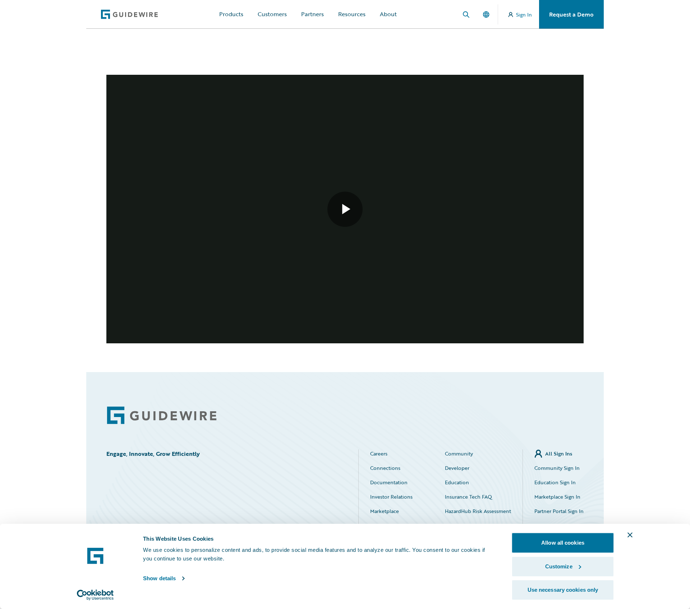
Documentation (389, 482)
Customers (272, 14)
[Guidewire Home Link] (161, 415)
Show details (159, 578)
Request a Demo (571, 14)
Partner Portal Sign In (559, 511)
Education (457, 482)
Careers (378, 453)
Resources (351, 14)
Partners (312, 14)
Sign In (524, 14)
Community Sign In (557, 468)
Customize (558, 566)
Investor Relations (391, 496)
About (388, 14)
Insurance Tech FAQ (468, 496)
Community (459, 453)
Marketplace (384, 511)
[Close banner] (629, 534)
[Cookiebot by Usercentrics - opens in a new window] (95, 595)
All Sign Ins (558, 453)
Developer (457, 468)
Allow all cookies (562, 543)
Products (231, 14)
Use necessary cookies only (563, 590)
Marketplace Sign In (557, 496)
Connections (385, 468)
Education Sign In (555, 482)
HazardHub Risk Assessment (478, 511)
